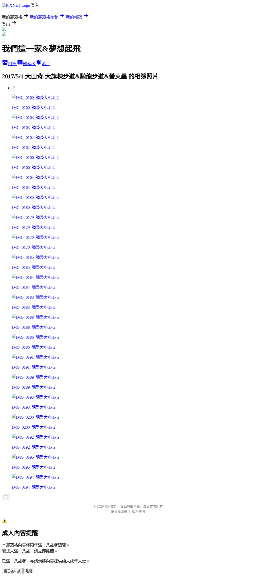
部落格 (29, 64)
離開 (29, 571)
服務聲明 (138, 511)
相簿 (12, 64)
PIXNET (110, 506)
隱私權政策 (119, 511)
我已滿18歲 (12, 571)
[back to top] (6, 497)
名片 (46, 64)
